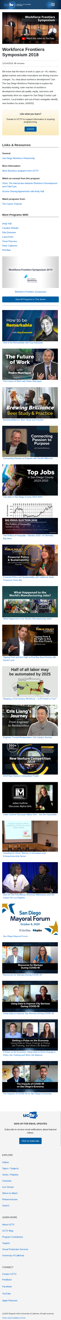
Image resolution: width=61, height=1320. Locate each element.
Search (5, 1205)
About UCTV (8, 1224)
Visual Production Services (15, 1249)
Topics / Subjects (10, 1168)
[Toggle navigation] (53, 5)
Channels (6, 1181)
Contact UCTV (9, 1274)
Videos (5, 1162)
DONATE (30, 129)
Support (6, 1243)
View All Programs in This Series (30, 299)
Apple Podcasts (9, 1300)
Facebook (7, 1286)
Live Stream (8, 1187)
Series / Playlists (10, 1174)
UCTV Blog (7, 1230)
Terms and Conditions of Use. (14, 1318)
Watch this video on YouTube (38, 39)
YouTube (6, 1293)
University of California (13, 1255)
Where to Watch (10, 1193)
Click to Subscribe (30, 1141)
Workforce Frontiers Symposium (30, 291)
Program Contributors (12, 1237)
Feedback (7, 1279)
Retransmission (9, 1199)
